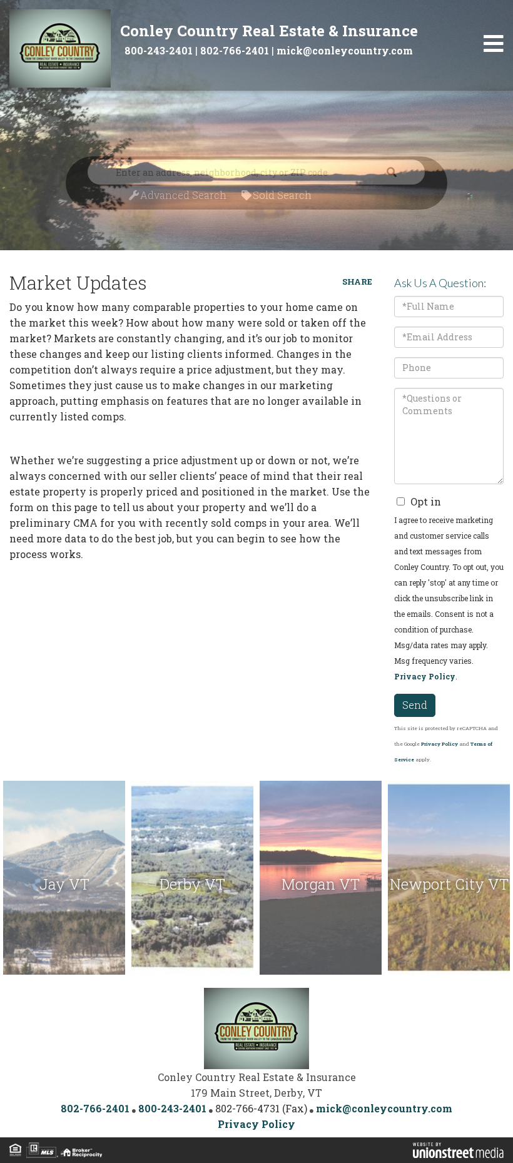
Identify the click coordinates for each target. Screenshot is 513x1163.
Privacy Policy (424, 676)
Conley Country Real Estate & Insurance (269, 31)
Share (357, 281)
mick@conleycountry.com (345, 50)
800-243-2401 (158, 50)
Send (414, 704)
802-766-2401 (234, 50)
